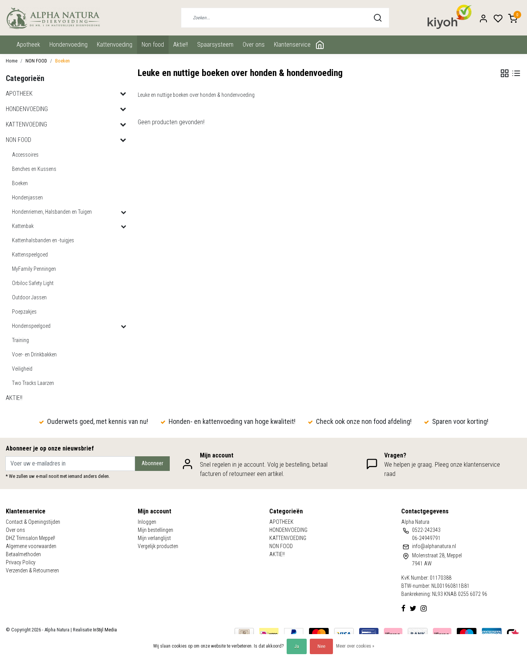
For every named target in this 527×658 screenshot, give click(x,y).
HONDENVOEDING (68, 44)
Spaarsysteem (215, 44)
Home (11, 61)
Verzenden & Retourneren (32, 570)
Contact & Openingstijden (33, 522)
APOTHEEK (28, 44)
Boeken (62, 61)
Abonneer (152, 463)
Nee (321, 646)
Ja (296, 646)
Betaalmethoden (23, 554)
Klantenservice (292, 44)
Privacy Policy (20, 562)
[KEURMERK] (513, 633)
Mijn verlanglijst (154, 538)
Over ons (254, 44)
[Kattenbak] (123, 226)
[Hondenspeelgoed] (123, 326)
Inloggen (147, 522)
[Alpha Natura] (53, 18)
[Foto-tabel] (505, 73)
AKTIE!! (180, 44)
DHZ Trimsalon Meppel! (30, 538)
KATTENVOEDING (114, 44)
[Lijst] (516, 73)
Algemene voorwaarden (31, 546)
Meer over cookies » (355, 646)
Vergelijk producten (158, 546)
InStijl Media (104, 630)
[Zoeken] (378, 18)
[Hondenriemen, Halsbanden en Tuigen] (123, 212)
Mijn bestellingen (155, 530)
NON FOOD (153, 44)
